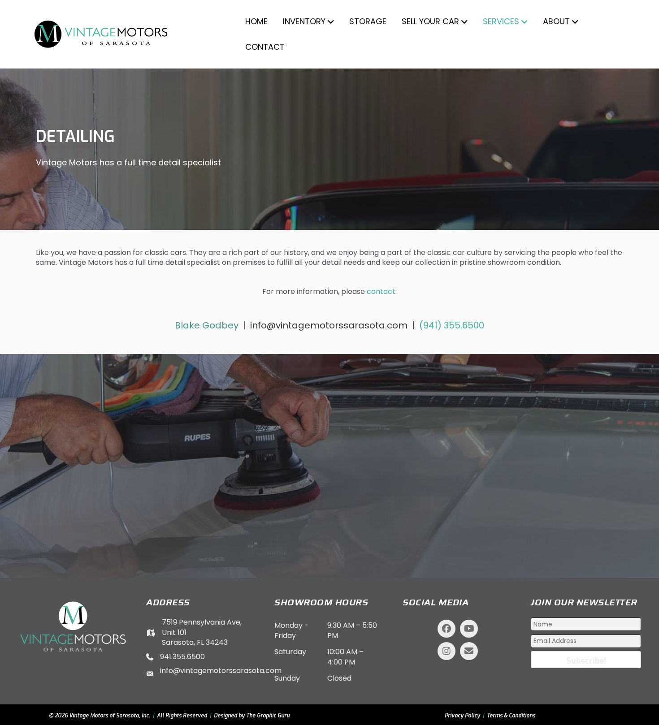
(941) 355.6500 (451, 325)
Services (501, 21)
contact (381, 291)
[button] (446, 629)
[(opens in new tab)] (73, 626)
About (556, 21)
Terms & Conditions (511, 715)
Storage (367, 21)
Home (256, 21)
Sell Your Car (430, 21)
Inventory (304, 21)
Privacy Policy (462, 715)
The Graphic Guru (268, 715)
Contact (265, 46)
